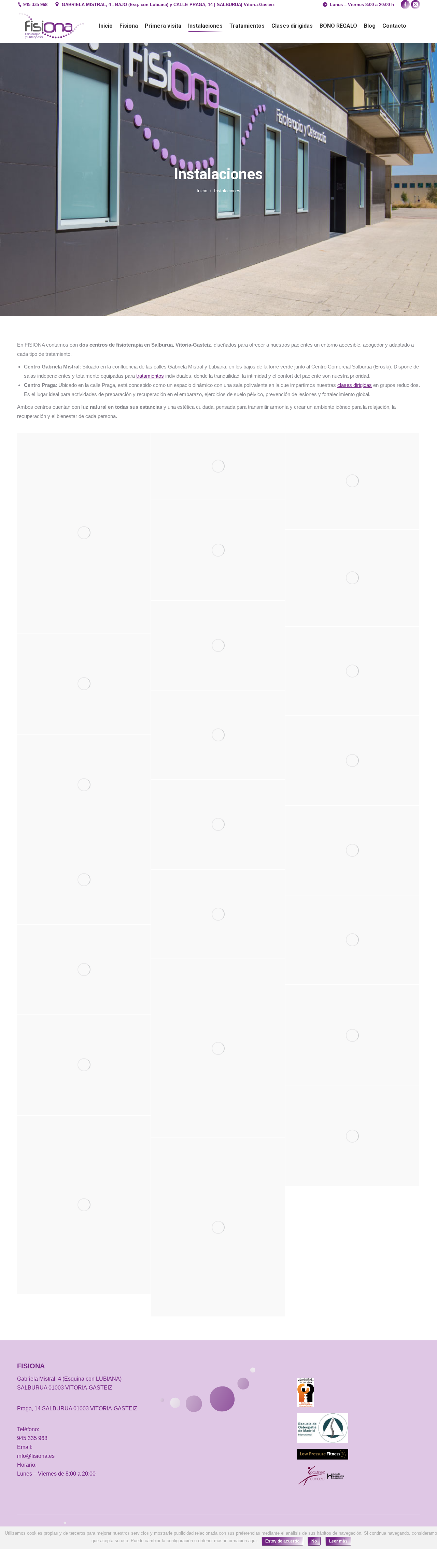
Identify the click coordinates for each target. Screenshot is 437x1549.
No (314, 1541)
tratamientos (150, 376)
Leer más (338, 1541)
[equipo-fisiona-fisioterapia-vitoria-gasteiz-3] (84, 785)
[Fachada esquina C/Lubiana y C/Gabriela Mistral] (218, 466)
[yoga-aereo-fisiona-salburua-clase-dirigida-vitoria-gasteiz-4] (218, 1227)
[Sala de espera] (84, 969)
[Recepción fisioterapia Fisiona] (352, 850)
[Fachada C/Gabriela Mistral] (352, 671)
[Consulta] (84, 533)
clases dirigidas (354, 385)
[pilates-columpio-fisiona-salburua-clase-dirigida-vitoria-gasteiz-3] (352, 1136)
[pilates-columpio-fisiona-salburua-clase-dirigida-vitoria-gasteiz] (84, 1205)
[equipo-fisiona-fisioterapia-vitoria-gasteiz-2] (84, 683)
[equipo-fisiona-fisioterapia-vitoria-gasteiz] (218, 550)
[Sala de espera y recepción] (218, 914)
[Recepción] (84, 879)
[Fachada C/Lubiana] (352, 481)
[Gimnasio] (218, 734)
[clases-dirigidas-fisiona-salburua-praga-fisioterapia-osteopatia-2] (218, 1048)
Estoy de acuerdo (282, 1541)
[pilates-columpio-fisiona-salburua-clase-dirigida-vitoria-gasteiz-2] (84, 1065)
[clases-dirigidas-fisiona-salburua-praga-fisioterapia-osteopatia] (352, 1035)
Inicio (202, 190)
